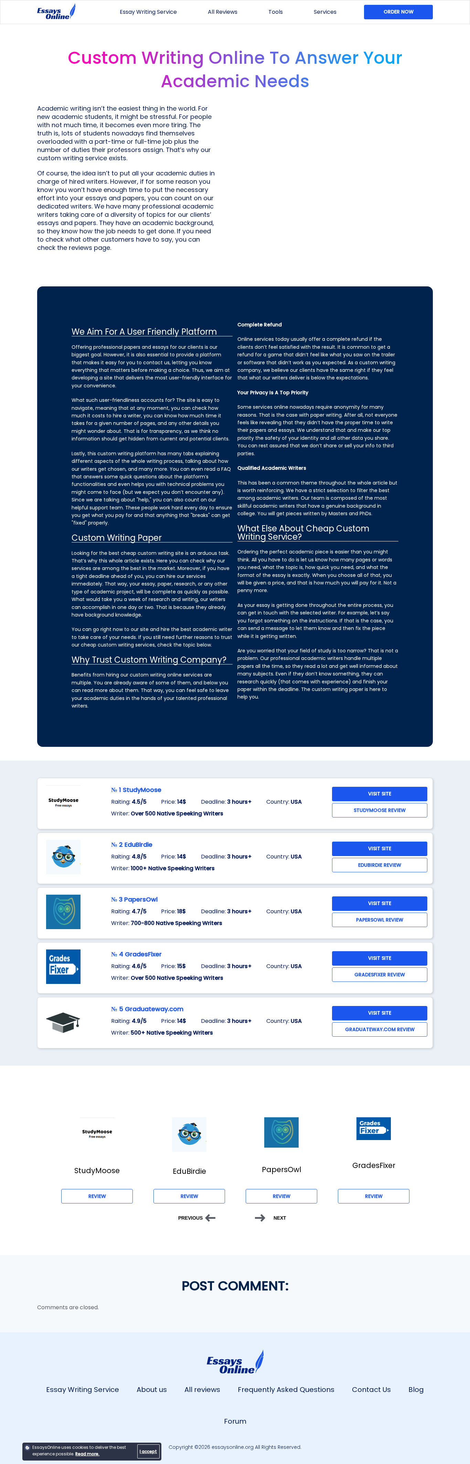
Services (325, 12)
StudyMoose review (380, 810)
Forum (235, 1421)
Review (97, 1196)
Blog (416, 1389)
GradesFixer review (379, 974)
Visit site (379, 793)
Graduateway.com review (380, 1029)
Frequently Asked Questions (286, 1389)
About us (152, 1389)
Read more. (87, 1454)
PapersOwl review (379, 919)
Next (280, 1218)
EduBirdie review (379, 865)
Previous (190, 1218)
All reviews (222, 12)
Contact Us (371, 1389)
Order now (399, 11)
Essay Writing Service (148, 12)
